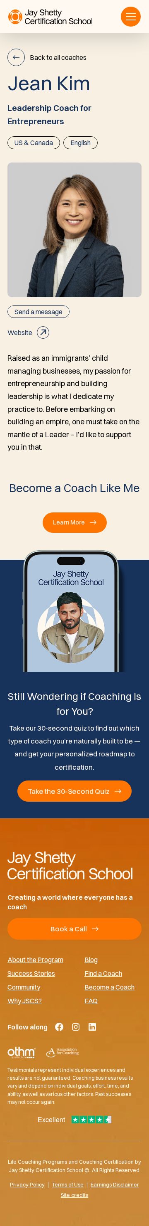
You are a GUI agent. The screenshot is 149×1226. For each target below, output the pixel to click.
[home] (50, 17)
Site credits (74, 1195)
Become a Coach (109, 987)
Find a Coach (103, 973)
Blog (91, 959)
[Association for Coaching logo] (62, 1052)
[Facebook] (59, 1027)
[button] (131, 17)
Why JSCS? (24, 1000)
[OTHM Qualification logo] (21, 1052)
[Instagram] (76, 1027)
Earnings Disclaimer (115, 1184)
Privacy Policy (27, 1184)
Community (23, 987)
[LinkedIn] (92, 1027)
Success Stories (31, 973)
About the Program (35, 959)
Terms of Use (68, 1184)
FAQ (91, 1000)
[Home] (74, 865)
